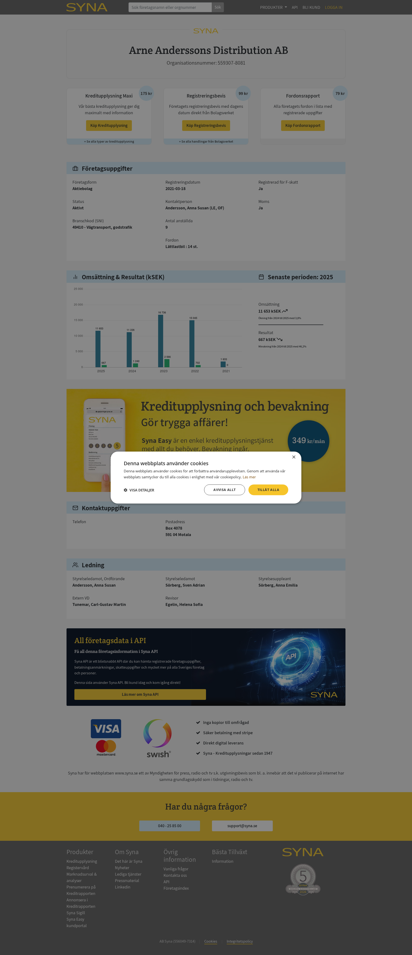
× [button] (293, 457)
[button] (139, 489)
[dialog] (206, 477)
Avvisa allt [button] (224, 489)
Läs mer (249, 476)
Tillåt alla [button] (268, 489)
